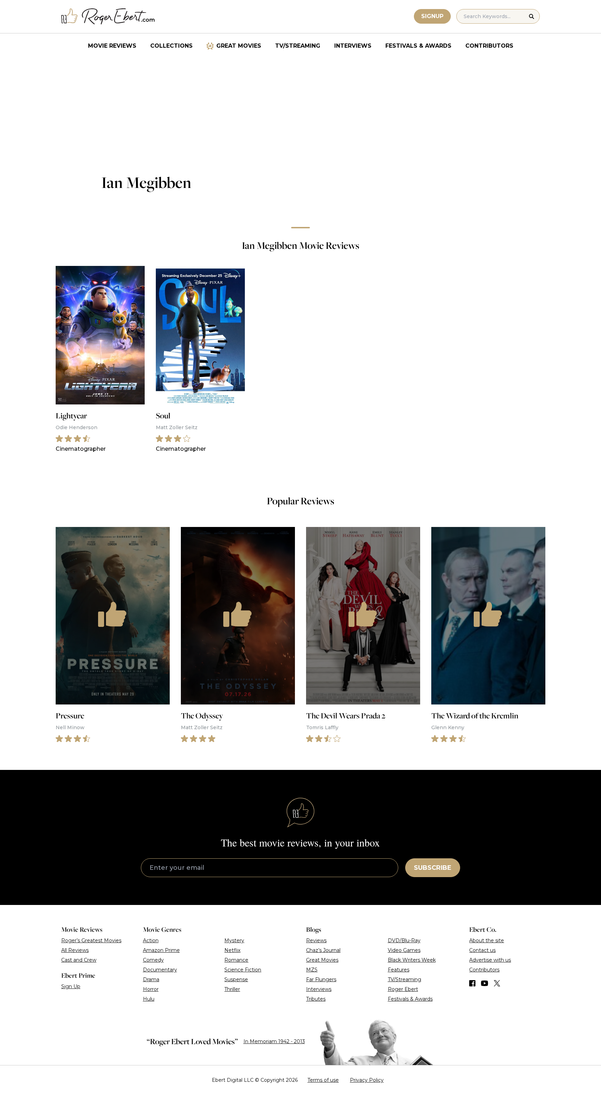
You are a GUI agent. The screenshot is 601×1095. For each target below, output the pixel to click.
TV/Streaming (297, 45)
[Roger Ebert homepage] (108, 16)
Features (398, 970)
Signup (432, 16)
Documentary (160, 970)
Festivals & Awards (418, 45)
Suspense (236, 979)
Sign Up (70, 986)
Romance (236, 960)
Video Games (404, 950)
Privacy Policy (367, 1080)
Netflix (232, 950)
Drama (151, 979)
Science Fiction (242, 970)
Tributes (316, 999)
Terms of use (323, 1080)
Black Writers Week (412, 960)
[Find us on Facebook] (472, 983)
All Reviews (75, 950)
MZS (312, 970)
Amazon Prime (161, 950)
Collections (171, 45)
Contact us (482, 950)
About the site (486, 940)
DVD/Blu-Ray (404, 940)
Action (151, 940)
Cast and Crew (78, 960)
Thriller (232, 989)
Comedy (153, 960)
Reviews (316, 940)
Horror (151, 989)
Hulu (148, 999)
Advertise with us (490, 960)
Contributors (489, 45)
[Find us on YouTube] (484, 983)
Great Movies (238, 45)
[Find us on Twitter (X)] (497, 983)
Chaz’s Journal (323, 950)
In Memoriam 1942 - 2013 (274, 1041)
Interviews (352, 45)
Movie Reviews (112, 45)
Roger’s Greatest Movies (91, 940)
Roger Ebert (403, 989)
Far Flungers (321, 979)
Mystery (234, 940)
